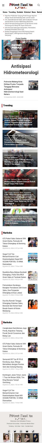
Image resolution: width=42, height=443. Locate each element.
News (34, 12)
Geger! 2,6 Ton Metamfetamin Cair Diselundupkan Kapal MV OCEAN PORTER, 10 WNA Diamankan (13, 259)
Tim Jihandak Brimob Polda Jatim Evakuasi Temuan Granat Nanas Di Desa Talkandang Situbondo (21, 21)
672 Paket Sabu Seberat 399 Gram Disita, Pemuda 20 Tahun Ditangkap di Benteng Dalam (14, 242)
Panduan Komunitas (13, 423)
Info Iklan (17, 426)
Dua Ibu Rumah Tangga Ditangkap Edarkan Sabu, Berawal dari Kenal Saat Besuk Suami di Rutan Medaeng (13, 305)
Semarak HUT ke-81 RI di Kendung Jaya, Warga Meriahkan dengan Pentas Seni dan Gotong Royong (13, 363)
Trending (12, 12)
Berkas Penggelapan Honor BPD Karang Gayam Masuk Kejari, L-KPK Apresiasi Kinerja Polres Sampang (19, 33)
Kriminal (27, 12)
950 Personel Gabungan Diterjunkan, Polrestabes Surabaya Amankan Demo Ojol (20, 29)
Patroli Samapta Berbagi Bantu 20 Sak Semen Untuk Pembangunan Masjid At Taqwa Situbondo (21, 25)
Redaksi (20, 12)
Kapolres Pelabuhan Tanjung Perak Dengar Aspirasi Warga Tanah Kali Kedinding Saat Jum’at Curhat (21, 17)
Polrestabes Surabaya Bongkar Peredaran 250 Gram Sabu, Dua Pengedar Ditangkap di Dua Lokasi (15, 289)
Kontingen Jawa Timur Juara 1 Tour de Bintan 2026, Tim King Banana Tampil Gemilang (14, 379)
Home (5, 12)
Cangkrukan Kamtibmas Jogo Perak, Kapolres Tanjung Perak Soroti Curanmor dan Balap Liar (15, 332)
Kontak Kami (29, 426)
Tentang (11, 426)
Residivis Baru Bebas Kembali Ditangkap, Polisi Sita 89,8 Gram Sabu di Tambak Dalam (15, 275)
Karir (23, 426)
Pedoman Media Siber (27, 423)
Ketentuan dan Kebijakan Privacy (20, 421)
